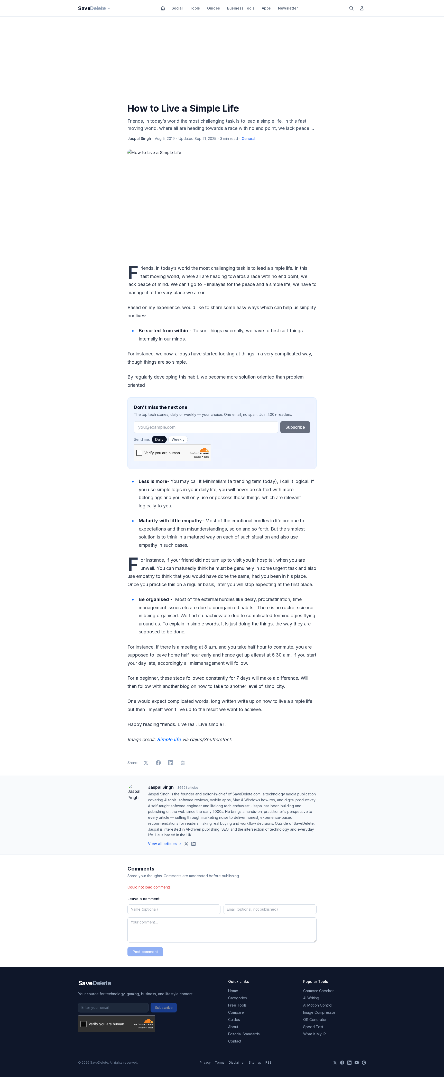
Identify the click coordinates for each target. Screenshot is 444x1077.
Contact (234, 1041)
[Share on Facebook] (158, 762)
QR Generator (315, 1019)
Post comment (145, 951)
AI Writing (311, 998)
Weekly (178, 439)
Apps (266, 8)
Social (177, 8)
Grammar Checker (318, 991)
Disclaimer (237, 1062)
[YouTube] (357, 1063)
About (233, 1027)
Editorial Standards (244, 1034)
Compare (236, 1012)
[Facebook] (342, 1063)
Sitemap (255, 1062)
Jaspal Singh (139, 138)
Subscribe (295, 427)
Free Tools (237, 1005)
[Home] (163, 8)
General (248, 138)
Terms (220, 1062)
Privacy (205, 1062)
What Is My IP (314, 1034)
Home (233, 991)
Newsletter (288, 8)
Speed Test (313, 1027)
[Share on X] (146, 762)
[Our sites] (109, 8)
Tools (195, 8)
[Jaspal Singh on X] (186, 844)
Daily (159, 439)
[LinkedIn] (349, 1063)
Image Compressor (319, 1012)
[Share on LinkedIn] (170, 762)
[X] (335, 1063)
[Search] (351, 8)
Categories (237, 998)
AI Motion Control (317, 1005)
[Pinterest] (364, 1063)
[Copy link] (183, 762)
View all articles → (164, 843)
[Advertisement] (222, 61)
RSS (268, 1062)
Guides (213, 8)
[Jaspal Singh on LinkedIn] (193, 844)
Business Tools (241, 8)
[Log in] (362, 8)
